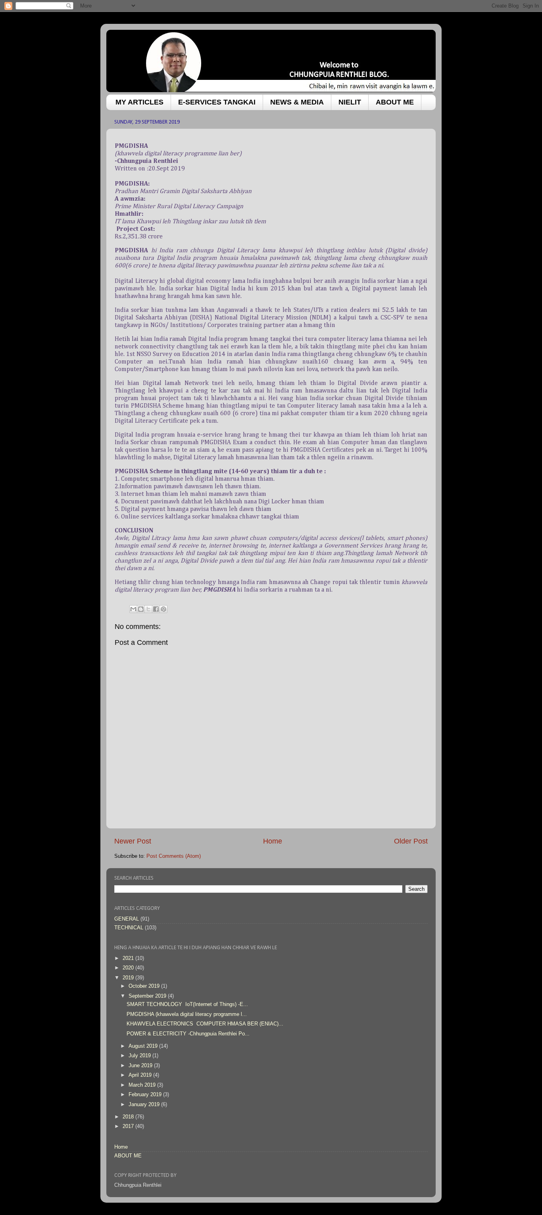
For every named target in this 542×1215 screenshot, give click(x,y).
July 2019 (140, 1055)
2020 (129, 968)
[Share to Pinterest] (163, 609)
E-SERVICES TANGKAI (217, 102)
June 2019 (141, 1065)
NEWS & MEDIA (297, 102)
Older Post (411, 841)
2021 (129, 958)
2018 (129, 1117)
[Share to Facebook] (156, 609)
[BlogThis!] (141, 609)
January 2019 (145, 1104)
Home (272, 841)
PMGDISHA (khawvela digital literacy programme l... (187, 1014)
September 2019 (148, 996)
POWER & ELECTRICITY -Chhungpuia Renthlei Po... (188, 1034)
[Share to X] (148, 609)
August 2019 (144, 1046)
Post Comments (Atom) (173, 856)
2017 (129, 1126)
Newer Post (132, 841)
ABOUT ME (395, 102)
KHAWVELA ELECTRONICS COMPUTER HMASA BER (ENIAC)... (205, 1024)
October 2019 (145, 986)
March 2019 (143, 1085)
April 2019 (141, 1075)
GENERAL (126, 919)
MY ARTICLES (139, 102)
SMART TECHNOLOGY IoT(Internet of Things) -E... (187, 1004)
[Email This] (133, 609)
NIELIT (349, 102)
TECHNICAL (128, 928)
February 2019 (146, 1094)
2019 (129, 978)
